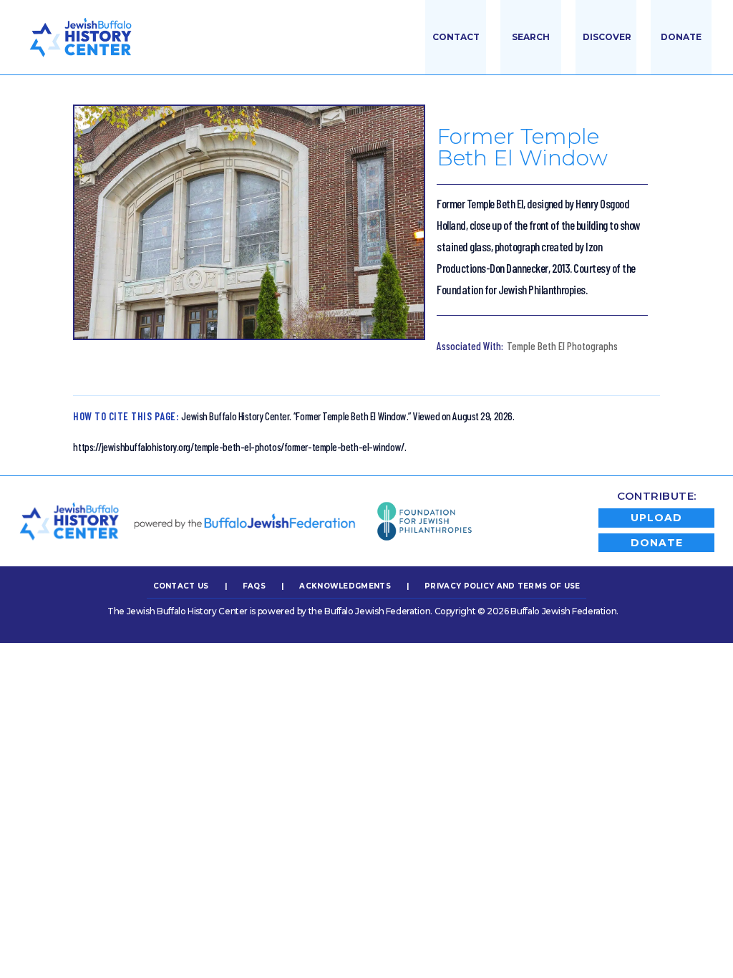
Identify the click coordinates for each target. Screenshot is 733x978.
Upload (656, 517)
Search (531, 37)
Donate (681, 37)
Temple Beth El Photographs (562, 345)
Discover (607, 37)
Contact (456, 37)
